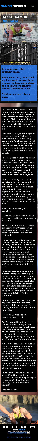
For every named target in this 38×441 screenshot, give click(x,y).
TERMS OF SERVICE (25, 437)
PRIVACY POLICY (12, 437)
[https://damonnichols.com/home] (13, 6)
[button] (33, 6)
